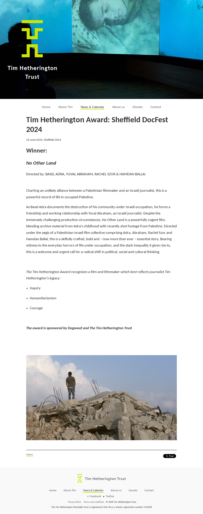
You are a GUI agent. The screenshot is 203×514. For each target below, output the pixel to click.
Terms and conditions (94, 502)
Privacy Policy (74, 502)
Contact (155, 107)
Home (46, 107)
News (29, 454)
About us (118, 107)
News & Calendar (92, 107)
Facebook (95, 496)
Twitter (110, 496)
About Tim (65, 107)
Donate (138, 107)
